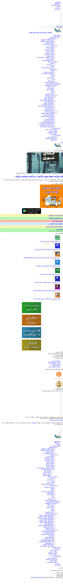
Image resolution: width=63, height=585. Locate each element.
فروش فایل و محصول (51, 138)
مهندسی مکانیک (50, 47)
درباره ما (57, 8)
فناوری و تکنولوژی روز (48, 44)
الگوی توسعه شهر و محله (47, 122)
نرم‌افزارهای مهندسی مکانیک (46, 521)
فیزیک (52, 92)
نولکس (58, 444)
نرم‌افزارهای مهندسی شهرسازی (45, 518)
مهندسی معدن (47, 472)
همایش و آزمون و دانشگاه (47, 41)
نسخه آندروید (59, 420)
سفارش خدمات (56, 128)
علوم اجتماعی (50, 493)
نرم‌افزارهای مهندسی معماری (46, 516)
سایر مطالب (50, 80)
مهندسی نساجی (47, 475)
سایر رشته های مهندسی (48, 60)
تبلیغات (58, 6)
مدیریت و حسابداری (49, 72)
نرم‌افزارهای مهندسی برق (47, 519)
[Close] (62, 577)
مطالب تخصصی (56, 36)
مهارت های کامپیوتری (48, 526)
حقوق (52, 75)
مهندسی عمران (50, 51)
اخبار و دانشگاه (53, 38)
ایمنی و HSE (50, 86)
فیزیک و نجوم (50, 482)
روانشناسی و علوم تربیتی (47, 73)
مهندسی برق (50, 48)
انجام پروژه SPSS (52, 132)
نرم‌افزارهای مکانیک (49, 98)
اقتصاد (52, 70)
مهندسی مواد (47, 470)
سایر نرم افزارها (49, 108)
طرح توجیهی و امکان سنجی (47, 126)
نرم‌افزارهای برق (49, 97)
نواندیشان (33, 422)
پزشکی (52, 63)
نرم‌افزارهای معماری (48, 103)
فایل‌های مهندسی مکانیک (47, 113)
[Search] (42, 150)
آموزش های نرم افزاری (51, 95)
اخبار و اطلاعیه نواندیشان (47, 39)
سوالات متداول (56, 365)
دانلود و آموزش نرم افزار (50, 82)
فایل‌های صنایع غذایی (48, 114)
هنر (53, 79)
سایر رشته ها (53, 69)
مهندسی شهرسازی (49, 54)
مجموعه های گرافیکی (48, 544)
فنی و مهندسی (53, 45)
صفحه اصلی (57, 35)
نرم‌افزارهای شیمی (49, 107)
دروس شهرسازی (49, 543)
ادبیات (52, 76)
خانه (62, 152)
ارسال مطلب (53, 139)
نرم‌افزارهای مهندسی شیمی (47, 100)
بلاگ (62, 142)
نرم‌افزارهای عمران (49, 101)
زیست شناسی (50, 64)
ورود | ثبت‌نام (59, 26)
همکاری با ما (57, 135)
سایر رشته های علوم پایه (47, 67)
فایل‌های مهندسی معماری (47, 116)
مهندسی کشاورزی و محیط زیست (45, 57)
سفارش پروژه (53, 131)
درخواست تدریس (52, 136)
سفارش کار (57, 548)
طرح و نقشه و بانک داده (51, 111)
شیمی (52, 66)
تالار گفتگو (57, 3)
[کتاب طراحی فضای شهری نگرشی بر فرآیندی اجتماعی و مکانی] (44, 173)
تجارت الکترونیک (49, 94)
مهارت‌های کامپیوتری (48, 110)
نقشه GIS (51, 117)
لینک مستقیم (53, 420)
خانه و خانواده (50, 78)
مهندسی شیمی (50, 55)
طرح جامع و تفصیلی (48, 120)
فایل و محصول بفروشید (54, 362)
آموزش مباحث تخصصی (51, 85)
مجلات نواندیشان (55, 5)
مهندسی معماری (49, 52)
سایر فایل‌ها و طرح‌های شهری (46, 123)
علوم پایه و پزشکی (52, 61)
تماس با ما (57, 9)
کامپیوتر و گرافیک (49, 50)
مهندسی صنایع (50, 58)
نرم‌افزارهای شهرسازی (48, 104)
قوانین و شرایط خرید (54, 363)
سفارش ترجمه (53, 134)
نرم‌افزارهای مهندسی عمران (46, 515)
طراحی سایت (53, 550)
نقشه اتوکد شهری (49, 119)
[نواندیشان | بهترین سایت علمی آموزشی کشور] (57, 147)
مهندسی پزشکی (46, 473)
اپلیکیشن (57, 2)
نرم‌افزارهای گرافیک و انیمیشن (46, 106)
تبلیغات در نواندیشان (52, 562)
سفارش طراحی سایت (51, 129)
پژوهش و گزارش (49, 42)
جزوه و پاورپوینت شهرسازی (47, 125)
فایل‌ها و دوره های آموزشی (53, 83)
